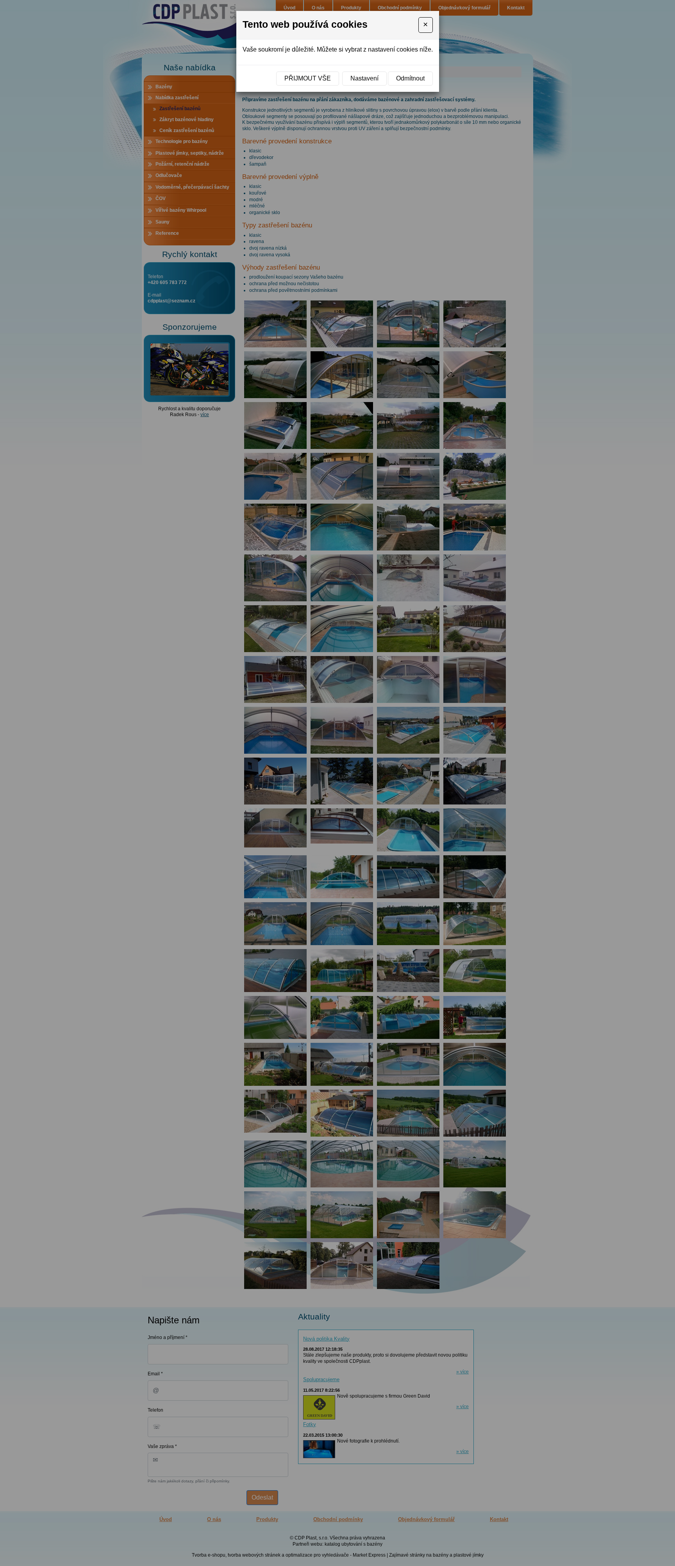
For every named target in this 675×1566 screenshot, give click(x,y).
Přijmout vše (307, 78)
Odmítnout (410, 78)
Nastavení (364, 78)
